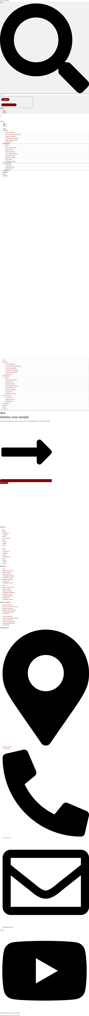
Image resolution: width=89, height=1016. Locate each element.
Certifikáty (6, 170)
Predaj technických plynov (11, 140)
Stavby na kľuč (8, 159)
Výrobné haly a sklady (10, 155)
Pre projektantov (6, 538)
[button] (44, 268)
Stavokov (6, 1013)
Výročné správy (8, 169)
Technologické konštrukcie (11, 153)
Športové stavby (9, 149)
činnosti (32, 421)
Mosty (6, 145)
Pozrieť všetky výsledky (9, 104)
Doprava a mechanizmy (10, 136)
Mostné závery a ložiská (10, 147)
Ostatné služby (8, 142)
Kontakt (5, 175)
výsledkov (5, 99)
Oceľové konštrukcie (10, 132)
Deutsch (5, 543)
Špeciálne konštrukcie (10, 157)
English (4, 545)
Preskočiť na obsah (4, 0)
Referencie (6, 143)
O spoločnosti (7, 163)
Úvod (4, 128)
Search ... (2, 2)
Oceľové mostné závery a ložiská (13, 134)
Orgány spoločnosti (9, 167)
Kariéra (5, 172)
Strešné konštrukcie (10, 151)
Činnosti (5, 130)
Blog (4, 174)
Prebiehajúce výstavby (10, 161)
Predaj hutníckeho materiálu (11, 138)
